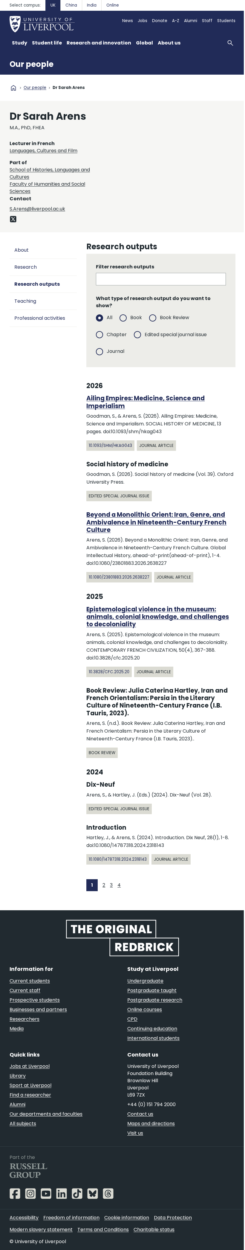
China (71, 5)
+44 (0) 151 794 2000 (151, 1104)
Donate (159, 21)
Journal (115, 351)
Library (18, 1075)
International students (153, 1038)
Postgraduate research (154, 1000)
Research (25, 267)
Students (226, 21)
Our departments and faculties (46, 1114)
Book (136, 317)
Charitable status (154, 1229)
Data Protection (173, 1217)
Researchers (24, 1019)
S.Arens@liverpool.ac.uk (37, 208)
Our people (31, 64)
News (127, 21)
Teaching (25, 301)
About (21, 250)
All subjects (23, 1123)
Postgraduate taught (152, 990)
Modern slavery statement (41, 1229)
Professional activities (39, 318)
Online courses (144, 1009)
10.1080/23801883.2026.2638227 (119, 577)
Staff (207, 21)
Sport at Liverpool (30, 1085)
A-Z (175, 21)
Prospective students (35, 1000)
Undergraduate (145, 980)
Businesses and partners (38, 1009)
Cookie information (126, 1217)
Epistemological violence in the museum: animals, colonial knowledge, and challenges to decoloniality (157, 617)
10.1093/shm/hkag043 (110, 445)
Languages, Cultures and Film (43, 150)
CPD (132, 1019)
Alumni (190, 21)
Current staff (25, 990)
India (92, 5)
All (109, 317)
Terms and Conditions (103, 1229)
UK (53, 5)
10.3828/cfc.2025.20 (109, 672)
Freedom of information (71, 1217)
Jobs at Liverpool (30, 1066)
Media (17, 1028)
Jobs (142, 21)
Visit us (135, 1133)
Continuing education (152, 1028)
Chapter (117, 334)
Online (112, 5)
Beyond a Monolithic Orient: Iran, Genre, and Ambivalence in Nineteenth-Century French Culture (156, 522)
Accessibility (24, 1217)
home (13, 87)
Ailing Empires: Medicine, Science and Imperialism (145, 402)
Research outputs (37, 284)
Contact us (140, 1114)
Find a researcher (30, 1094)
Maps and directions (151, 1123)
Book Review (174, 317)
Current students (30, 980)
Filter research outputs (125, 266)
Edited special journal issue (176, 334)
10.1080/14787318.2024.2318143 (118, 859)
